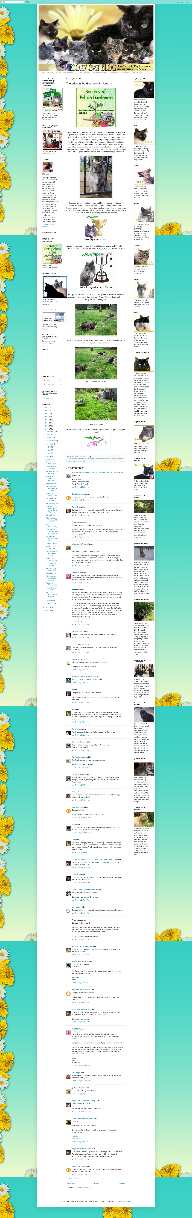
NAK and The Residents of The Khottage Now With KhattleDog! (95, 472)
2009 (47, 607)
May (48, 453)
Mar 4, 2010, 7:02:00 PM (80, 983)
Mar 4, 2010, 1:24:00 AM (80, 515)
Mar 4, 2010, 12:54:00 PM (81, 883)
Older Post (121, 1183)
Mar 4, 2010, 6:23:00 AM (80, 652)
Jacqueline (76, 507)
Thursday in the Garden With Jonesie (51, 520)
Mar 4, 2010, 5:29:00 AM (80, 565)
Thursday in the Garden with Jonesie (51, 553)
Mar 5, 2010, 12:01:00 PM (81, 1111)
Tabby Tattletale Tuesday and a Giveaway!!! (52, 532)
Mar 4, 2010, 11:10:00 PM (81, 1081)
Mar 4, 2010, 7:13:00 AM (80, 670)
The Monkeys (77, 729)
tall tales (118, 149)
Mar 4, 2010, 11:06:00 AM (81, 833)
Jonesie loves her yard (103, 458)
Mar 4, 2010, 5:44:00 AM (80, 583)
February (50, 600)
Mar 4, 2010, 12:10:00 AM (81, 487)
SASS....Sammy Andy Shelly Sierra (85, 890)
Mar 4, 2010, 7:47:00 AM (80, 702)
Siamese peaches (78, 1166)
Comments (49, 384)
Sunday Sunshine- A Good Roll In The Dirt (51, 509)
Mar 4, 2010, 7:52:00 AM (80, 722)
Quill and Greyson (78, 1088)
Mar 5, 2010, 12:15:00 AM (81, 1094)
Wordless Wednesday (51, 463)
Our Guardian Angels (83, 72)
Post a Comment (75, 1179)
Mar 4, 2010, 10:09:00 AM (81, 785)
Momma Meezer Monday (52, 473)
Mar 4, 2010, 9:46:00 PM (80, 1002)
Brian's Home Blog (79, 644)
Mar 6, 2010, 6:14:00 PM (80, 1159)
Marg (74, 709)
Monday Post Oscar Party (51, 569)
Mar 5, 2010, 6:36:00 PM (80, 1142)
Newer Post (71, 1183)
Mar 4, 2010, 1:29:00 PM (80, 900)
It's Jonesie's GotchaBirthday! (52, 538)
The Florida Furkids (79, 757)
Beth (73, 792)
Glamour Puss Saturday (51, 547)
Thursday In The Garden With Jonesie (52, 488)
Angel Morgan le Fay (99, 72)
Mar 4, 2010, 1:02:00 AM (80, 500)
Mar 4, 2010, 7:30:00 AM (80, 683)
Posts (47, 380)
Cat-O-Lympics (137, 72)
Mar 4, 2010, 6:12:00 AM (80, 624)
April (48, 456)
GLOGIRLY (76, 1029)
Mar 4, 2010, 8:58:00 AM (80, 750)
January (50, 604)
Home (42, 72)
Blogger (128, 1201)
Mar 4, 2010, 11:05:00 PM (81, 1066)
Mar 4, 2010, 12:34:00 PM (81, 867)
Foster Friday (51, 515)
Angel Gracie (114, 72)
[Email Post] (89, 456)
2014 (47, 417)
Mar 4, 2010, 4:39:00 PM (80, 939)
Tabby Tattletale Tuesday (51, 468)
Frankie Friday (51, 484)
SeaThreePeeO (77, 807)
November (50, 435)
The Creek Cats (77, 631)
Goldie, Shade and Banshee (82, 1118)
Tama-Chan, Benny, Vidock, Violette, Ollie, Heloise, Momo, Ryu (95, 859)
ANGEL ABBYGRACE (80, 961)
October (50, 438)
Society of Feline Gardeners (65, 72)
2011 (47, 426)
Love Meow (76, 907)
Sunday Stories (51, 543)
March (49, 459)
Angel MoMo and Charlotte (81, 1009)
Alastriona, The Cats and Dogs (83, 677)
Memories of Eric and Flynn (82, 946)
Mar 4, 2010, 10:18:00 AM (81, 800)
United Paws (125, 72)
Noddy (74, 825)
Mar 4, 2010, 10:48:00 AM (81, 817)
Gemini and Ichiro (78, 494)
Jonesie (74, 458)
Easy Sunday (51, 573)
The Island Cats (77, 659)
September (51, 441)
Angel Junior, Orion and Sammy (83, 1101)
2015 (47, 414)
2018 (47, 408)
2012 (47, 423)
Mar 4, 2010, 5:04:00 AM (80, 537)
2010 (47, 429)
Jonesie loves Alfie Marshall (86, 458)
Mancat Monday (52, 503)
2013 (47, 420)
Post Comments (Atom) (84, 1187)
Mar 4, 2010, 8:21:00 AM (80, 735)
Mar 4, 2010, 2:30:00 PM (80, 913)
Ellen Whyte (76, 1073)
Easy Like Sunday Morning (50, 478)
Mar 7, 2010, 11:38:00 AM (81, 1174)
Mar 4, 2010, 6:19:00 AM (80, 637)
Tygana (68, 208)
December (50, 432)
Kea (73, 690)
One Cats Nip (77, 874)
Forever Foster (77, 572)
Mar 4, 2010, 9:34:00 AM (80, 768)
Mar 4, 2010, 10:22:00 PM (81, 1022)
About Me (50, 72)
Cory (47, 174)
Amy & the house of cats (81, 990)
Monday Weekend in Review (51, 595)
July (48, 447)
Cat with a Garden (78, 742)
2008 (47, 610)
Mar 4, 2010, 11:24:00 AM (81, 852)
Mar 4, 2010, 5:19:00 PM (80, 954)
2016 (47, 411)
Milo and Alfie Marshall (80, 544)
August (49, 444)
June (49, 450)
